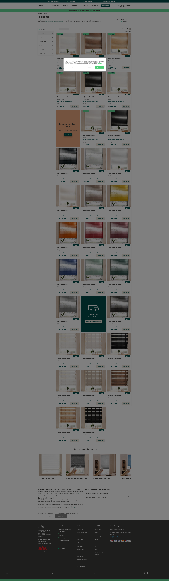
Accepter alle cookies (100, 67)
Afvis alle (89, 67)
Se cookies (100, 63)
